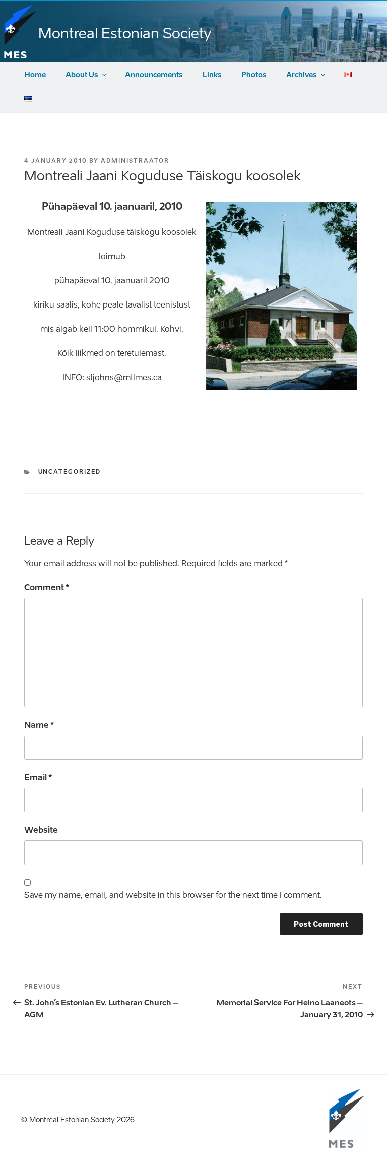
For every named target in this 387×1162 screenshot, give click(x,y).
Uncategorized (69, 472)
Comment (46, 587)
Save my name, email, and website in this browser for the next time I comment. (173, 895)
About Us (82, 75)
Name (39, 725)
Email (38, 777)
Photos (254, 75)
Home (35, 75)
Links (212, 75)
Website (41, 830)
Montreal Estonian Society (124, 33)
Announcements (154, 75)
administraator (135, 161)
